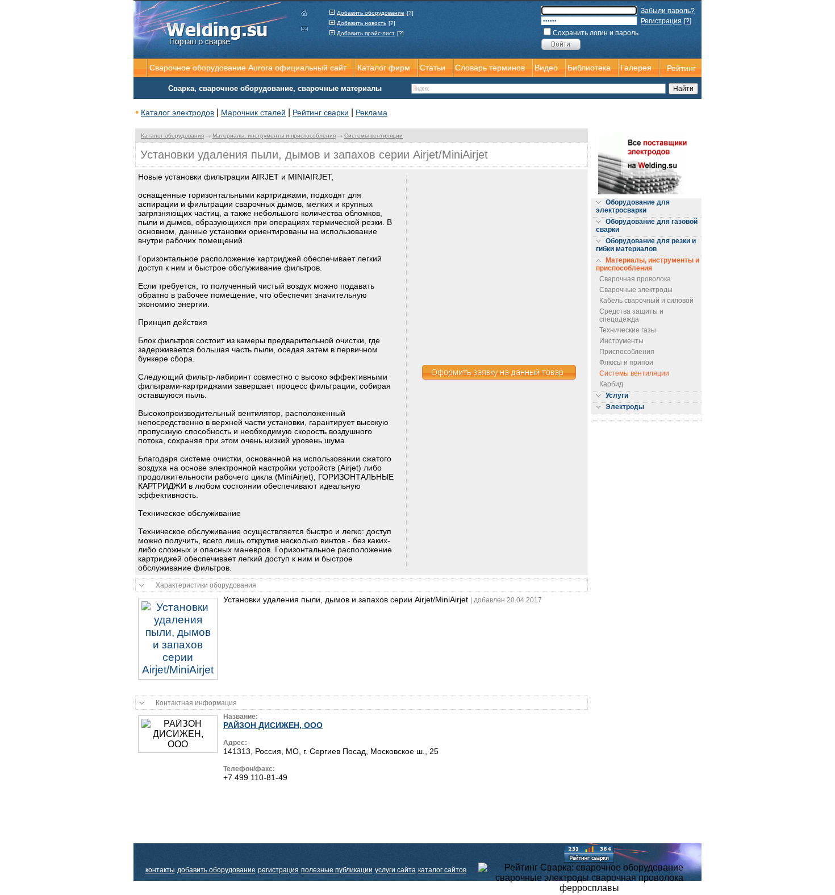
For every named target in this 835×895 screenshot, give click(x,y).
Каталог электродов (177, 112)
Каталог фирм (383, 67)
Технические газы (627, 330)
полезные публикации (337, 870)
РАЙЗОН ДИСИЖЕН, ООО (273, 725)
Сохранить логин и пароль (595, 33)
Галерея (636, 67)
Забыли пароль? (668, 11)
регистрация (278, 870)
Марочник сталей (253, 112)
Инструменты (621, 341)
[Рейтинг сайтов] (589, 852)
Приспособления (626, 352)
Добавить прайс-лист (366, 33)
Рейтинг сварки (321, 112)
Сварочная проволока (635, 279)
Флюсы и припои (626, 363)
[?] (410, 13)
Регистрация (661, 21)
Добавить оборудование (370, 13)
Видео (546, 67)
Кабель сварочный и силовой (646, 301)
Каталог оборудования (172, 135)
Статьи (432, 67)
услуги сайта (395, 870)
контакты (160, 870)
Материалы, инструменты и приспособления (274, 135)
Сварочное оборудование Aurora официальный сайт (247, 67)
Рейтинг (681, 68)
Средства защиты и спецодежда (631, 315)
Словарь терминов (490, 67)
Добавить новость (361, 23)
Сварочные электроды (636, 290)
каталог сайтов (442, 870)
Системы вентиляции (373, 135)
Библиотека (589, 67)
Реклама (371, 112)
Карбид (611, 384)
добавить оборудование (216, 870)
